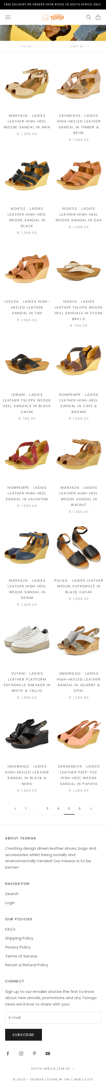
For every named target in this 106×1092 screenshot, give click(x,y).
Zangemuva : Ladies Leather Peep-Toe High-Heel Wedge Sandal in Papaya (79, 775)
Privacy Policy (17, 947)
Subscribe (23, 1034)
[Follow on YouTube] (47, 1053)
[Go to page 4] (15, 809)
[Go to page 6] (90, 809)
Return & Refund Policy (26, 965)
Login (10, 902)
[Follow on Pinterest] (34, 1053)
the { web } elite (78, 1079)
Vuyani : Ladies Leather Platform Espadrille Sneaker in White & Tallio (27, 682)
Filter (26, 46)
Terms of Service (21, 956)
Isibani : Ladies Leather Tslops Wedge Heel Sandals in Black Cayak (27, 403)
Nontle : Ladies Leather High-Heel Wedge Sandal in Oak (79, 214)
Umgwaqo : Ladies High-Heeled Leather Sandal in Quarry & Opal (79, 682)
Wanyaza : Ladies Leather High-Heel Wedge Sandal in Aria (27, 121)
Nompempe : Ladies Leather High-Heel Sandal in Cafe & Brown (79, 403)
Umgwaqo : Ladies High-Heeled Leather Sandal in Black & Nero (27, 775)
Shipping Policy (19, 938)
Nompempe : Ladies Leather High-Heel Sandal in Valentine (27, 493)
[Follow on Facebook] (7, 1053)
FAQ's (10, 929)
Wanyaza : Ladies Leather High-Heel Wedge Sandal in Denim (27, 589)
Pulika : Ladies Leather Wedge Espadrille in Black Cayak (78, 586)
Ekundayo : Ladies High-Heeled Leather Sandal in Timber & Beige (79, 124)
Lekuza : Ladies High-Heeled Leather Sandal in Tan (27, 307)
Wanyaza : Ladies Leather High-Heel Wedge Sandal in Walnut (78, 496)
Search (12, 893)
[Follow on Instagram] (21, 1053)
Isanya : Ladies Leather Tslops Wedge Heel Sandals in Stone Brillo (79, 310)
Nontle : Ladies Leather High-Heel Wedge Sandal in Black (27, 217)
